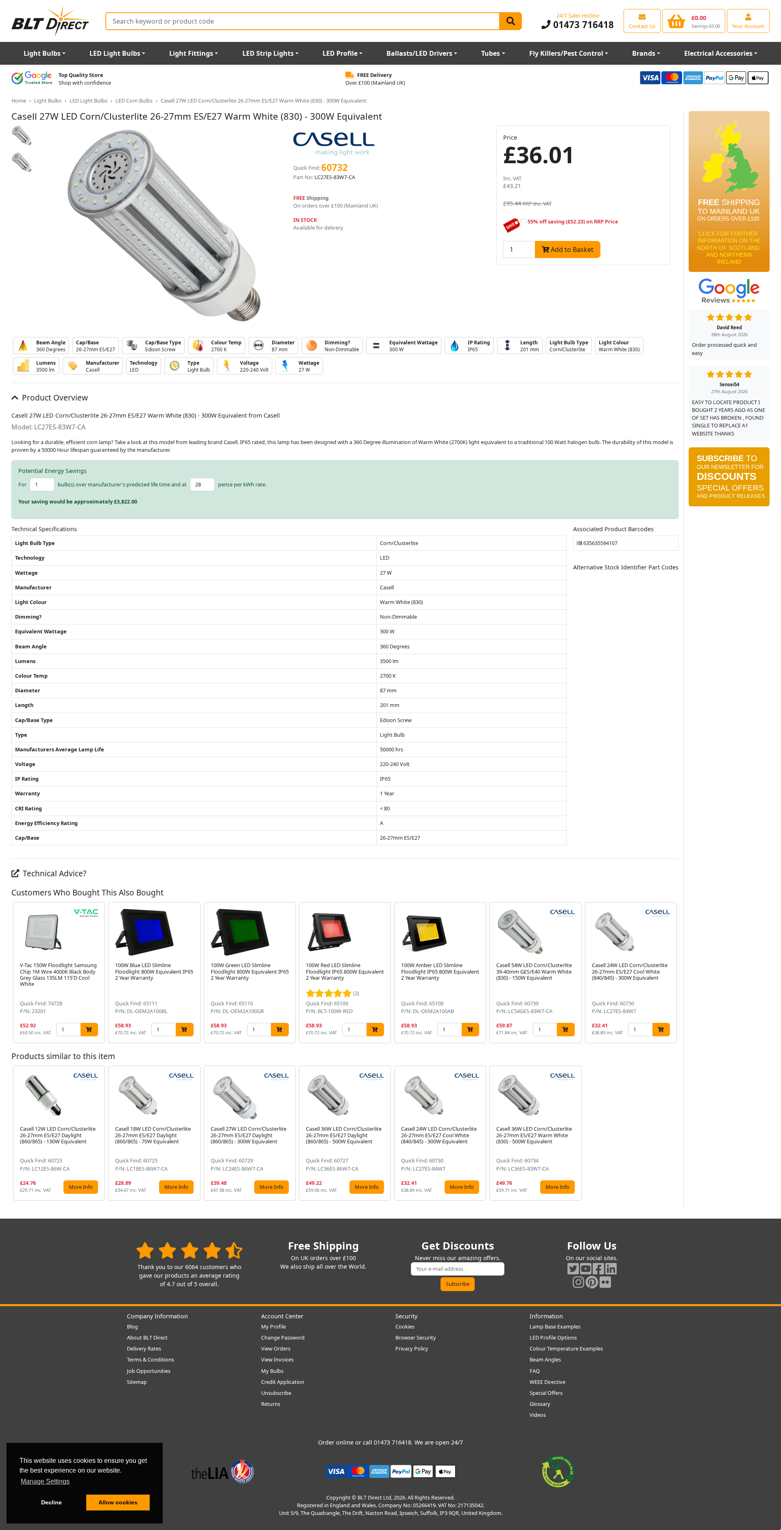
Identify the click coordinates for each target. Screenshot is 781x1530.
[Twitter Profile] (573, 1268)
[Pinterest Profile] (591, 1282)
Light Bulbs (42, 53)
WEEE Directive (547, 1382)
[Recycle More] (558, 1470)
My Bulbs (272, 1371)
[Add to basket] (89, 1029)
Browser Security (415, 1337)
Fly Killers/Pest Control (566, 53)
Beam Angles (545, 1359)
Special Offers (546, 1392)
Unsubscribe (276, 1392)
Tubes (490, 53)
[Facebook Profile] (598, 1268)
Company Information (157, 1316)
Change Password (283, 1337)
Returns (270, 1403)
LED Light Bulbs (114, 53)
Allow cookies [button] (117, 1502)
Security (406, 1316)
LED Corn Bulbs (134, 100)
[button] (671, 972)
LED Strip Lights (268, 53)
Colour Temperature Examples (566, 1348)
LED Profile (340, 53)
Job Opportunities (148, 1371)
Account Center (282, 1316)
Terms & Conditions (150, 1359)
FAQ (535, 1371)
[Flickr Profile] (605, 1282)
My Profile (273, 1326)
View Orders (275, 1348)
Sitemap (137, 1382)
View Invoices (277, 1359)
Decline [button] (51, 1502)
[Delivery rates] (729, 194)
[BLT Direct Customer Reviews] (189, 1250)
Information (546, 1316)
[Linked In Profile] (611, 1268)
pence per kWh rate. (242, 484)
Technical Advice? (53, 873)
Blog (132, 1326)
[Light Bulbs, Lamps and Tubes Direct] (50, 21)
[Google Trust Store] (31, 79)
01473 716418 (582, 24)
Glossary (540, 1403)
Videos (538, 1414)
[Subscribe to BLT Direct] (729, 479)
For (22, 484)
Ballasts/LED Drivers (419, 53)
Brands (643, 53)
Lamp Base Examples (555, 1326)
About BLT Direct (147, 1337)
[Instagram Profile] (578, 1282)
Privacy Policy (411, 1348)
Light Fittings (191, 53)
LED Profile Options (553, 1337)
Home (18, 100)
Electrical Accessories (718, 53)
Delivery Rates (144, 1348)
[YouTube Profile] (585, 1268)
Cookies (404, 1326)
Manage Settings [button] (45, 1481)
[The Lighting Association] (222, 1470)
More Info (81, 1187)
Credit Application (282, 1382)
